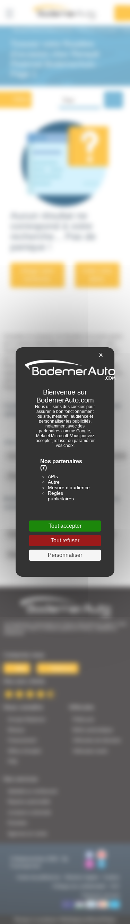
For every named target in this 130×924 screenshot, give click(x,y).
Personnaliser (65, 555)
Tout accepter (65, 526)
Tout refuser (65, 540)
